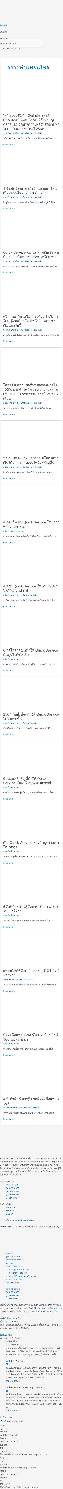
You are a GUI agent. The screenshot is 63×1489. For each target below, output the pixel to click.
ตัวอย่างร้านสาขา (13, 1260)
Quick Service (9, 979)
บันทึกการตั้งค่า (6, 1417)
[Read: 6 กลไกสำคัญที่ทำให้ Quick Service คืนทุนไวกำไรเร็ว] (31, 630)
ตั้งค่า (56, 1311)
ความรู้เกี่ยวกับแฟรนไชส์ (19, 1269)
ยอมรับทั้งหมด (6, 1335)
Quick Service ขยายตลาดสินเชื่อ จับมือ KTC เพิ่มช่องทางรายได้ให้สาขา (31, 254)
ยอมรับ (17, 1318)
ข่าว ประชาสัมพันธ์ (11, 133)
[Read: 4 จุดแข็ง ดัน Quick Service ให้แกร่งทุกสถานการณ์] (31, 502)
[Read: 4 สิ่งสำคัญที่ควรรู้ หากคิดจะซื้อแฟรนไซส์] (31, 1079)
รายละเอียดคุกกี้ (13, 1381)
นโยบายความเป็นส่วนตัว (47, 1308)
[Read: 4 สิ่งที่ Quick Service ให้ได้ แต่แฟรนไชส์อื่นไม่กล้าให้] (31, 566)
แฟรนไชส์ (25, 133)
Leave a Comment (12, 1107)
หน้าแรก (3, 32)
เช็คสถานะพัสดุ (12, 1283)
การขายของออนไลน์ (18, 1273)
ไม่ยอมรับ (9, 1318)
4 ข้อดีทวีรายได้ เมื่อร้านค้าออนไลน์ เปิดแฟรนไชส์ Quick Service (30, 190)
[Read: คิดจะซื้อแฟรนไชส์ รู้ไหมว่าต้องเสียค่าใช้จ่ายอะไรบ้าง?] (31, 1015)
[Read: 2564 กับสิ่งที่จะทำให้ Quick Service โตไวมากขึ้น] (31, 694)
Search (3, 43)
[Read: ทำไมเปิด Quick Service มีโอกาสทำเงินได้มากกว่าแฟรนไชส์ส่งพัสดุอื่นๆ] (31, 438)
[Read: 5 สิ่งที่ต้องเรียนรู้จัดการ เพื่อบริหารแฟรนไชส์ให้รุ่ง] (31, 886)
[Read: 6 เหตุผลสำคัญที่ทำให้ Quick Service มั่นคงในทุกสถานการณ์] (31, 758)
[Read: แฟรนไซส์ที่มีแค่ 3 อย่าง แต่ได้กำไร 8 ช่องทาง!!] (31, 951)
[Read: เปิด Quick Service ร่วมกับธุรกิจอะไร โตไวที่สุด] (31, 822)
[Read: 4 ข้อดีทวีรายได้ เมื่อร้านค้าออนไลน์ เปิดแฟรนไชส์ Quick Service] (31, 168)
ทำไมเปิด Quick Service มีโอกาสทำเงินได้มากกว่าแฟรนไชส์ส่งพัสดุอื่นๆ (30, 460)
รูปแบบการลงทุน (13, 1256)
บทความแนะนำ (13, 1266)
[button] (31, 38)
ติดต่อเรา (4, 25)
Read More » (9, 144)
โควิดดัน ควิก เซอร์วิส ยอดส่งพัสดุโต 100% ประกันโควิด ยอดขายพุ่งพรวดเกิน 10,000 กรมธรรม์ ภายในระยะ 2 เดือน (31, 391)
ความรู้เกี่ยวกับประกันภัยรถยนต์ (22, 1276)
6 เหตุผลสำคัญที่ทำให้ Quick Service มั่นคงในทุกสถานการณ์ (27, 780)
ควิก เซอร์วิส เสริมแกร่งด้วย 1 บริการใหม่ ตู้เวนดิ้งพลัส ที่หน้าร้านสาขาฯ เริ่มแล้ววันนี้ (30, 321)
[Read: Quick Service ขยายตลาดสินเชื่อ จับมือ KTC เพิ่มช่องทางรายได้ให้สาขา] (31, 232)
